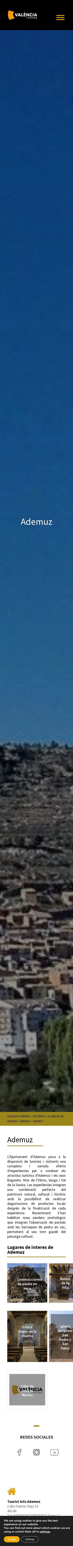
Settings (29, 1539)
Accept (12, 1539)
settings (45, 1532)
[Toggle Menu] (60, 17)
